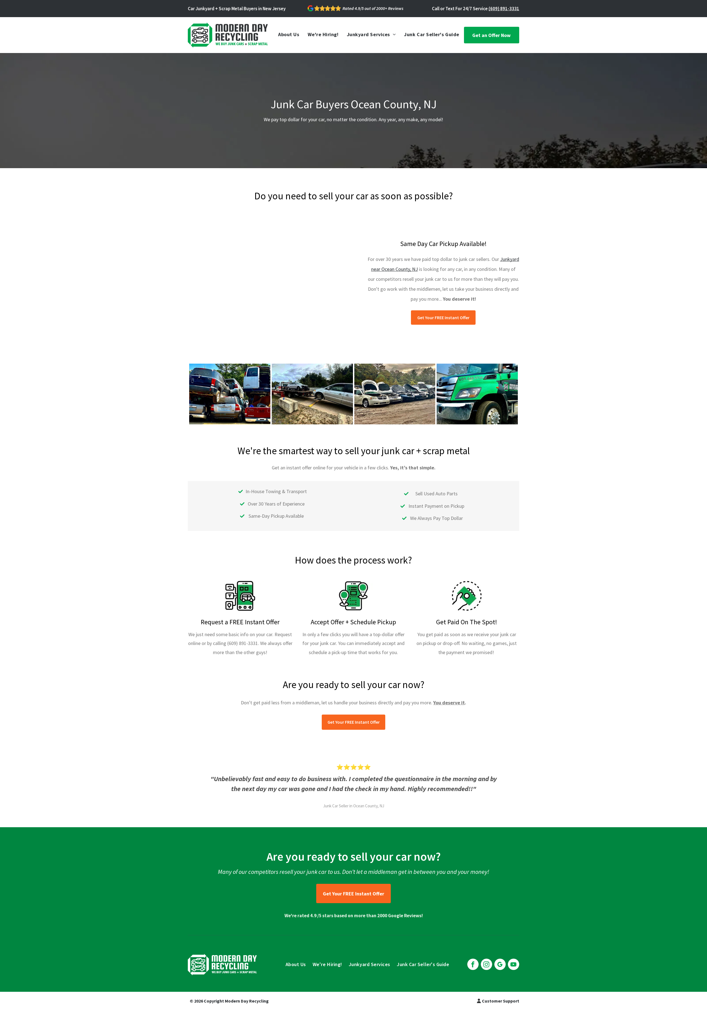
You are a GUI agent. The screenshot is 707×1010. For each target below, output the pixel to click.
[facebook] (473, 965)
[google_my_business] (500, 965)
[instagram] (486, 965)
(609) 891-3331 (504, 9)
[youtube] (513, 965)
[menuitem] (288, 34)
